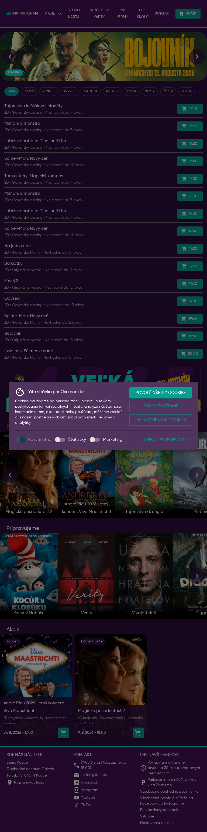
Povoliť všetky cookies (161, 393)
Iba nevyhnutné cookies (160, 420)
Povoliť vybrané (160, 406)
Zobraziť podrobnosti (163, 439)
